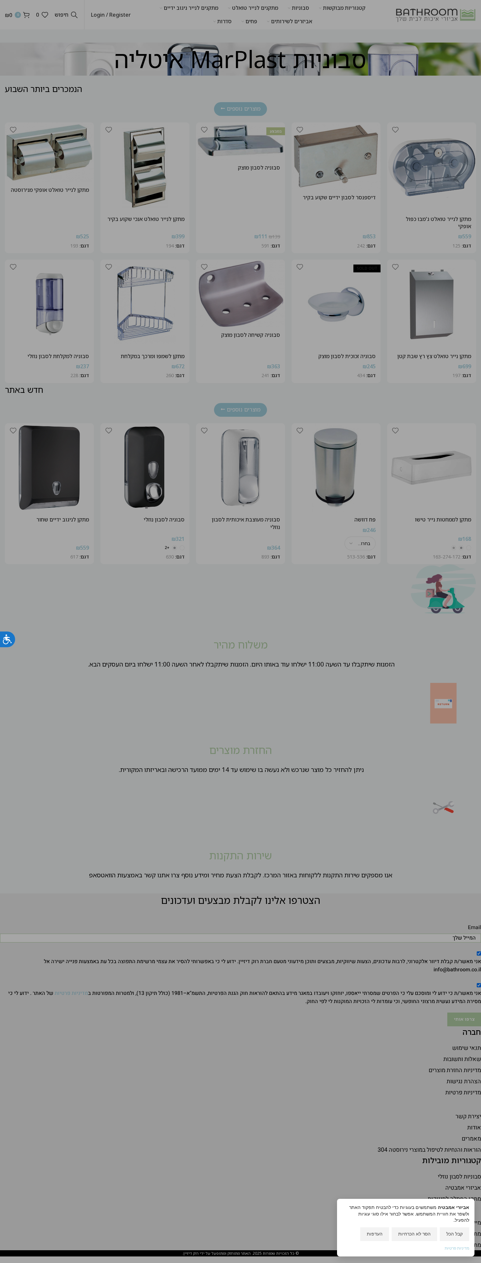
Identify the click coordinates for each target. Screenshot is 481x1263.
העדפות (375, 1234)
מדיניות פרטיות (457, 1248)
